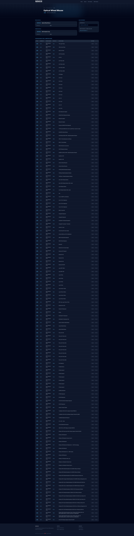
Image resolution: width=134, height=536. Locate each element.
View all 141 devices (83, 30)
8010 (54, 417)
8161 (54, 217)
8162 (54, 220)
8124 (54, 166)
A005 (54, 227)
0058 (54, 363)
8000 (54, 111)
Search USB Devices (60, 529)
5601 (54, 295)
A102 (54, 210)
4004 (54, 77)
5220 (54, 268)
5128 (54, 332)
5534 (54, 203)
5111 (54, 346)
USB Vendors (96, 1)
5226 (54, 383)
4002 (54, 98)
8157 (54, 213)
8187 (54, 149)
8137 (54, 485)
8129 (54, 499)
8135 (54, 506)
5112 (54, 339)
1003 (54, 261)
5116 (54, 60)
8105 (54, 421)
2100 (54, 397)
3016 (54, 322)
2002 (54, 404)
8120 (54, 118)
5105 (54, 64)
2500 (54, 145)
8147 (54, 169)
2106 (54, 390)
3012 (54, 329)
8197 (54, 115)
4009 (54, 94)
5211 (54, 43)
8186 (54, 179)
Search (85, 1)
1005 (54, 319)
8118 (54, 475)
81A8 (54, 516)
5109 (54, 336)
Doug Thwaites (48, 533)
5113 (54, 349)
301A (54, 132)
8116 (54, 472)
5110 (54, 353)
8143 (54, 125)
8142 (54, 305)
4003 (54, 101)
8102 (54, 414)
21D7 (54, 135)
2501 (54, 247)
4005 (54, 81)
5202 (54, 370)
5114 (54, 356)
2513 (54, 234)
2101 (54, 400)
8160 (54, 455)
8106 (54, 438)
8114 (54, 492)
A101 (54, 230)
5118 (54, 57)
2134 (54, 200)
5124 (54, 271)
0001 (54, 142)
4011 (54, 108)
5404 (54, 47)
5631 (54, 298)
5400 (54, 281)
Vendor (93, 43)
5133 (54, 50)
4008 (54, 91)
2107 (54, 237)
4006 (54, 84)
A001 (54, 193)
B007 (54, 407)
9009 (54, 366)
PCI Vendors (90, 1)
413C (41, 43)
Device (96, 43)
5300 (54, 278)
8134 (54, 502)
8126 (54, 441)
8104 (54, 431)
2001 (54, 251)
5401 (54, 285)
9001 (54, 74)
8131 (54, 451)
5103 (54, 67)
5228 (54, 288)
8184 (54, 176)
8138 (54, 482)
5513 (54, 519)
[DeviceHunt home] (38, 1)
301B (54, 424)
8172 (54, 186)
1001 (54, 254)
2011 (54, 315)
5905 (54, 387)
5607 (54, 302)
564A (54, 128)
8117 (54, 489)
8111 (54, 465)
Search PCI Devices (60, 527)
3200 (54, 312)
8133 (54, 509)
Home (82, 1)
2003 (54, 264)
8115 (54, 468)
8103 (54, 434)
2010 (54, 244)
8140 (54, 448)
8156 (54, 458)
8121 (54, 159)
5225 (54, 380)
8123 (54, 162)
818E (54, 152)
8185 (54, 183)
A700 (54, 196)
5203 (54, 373)
